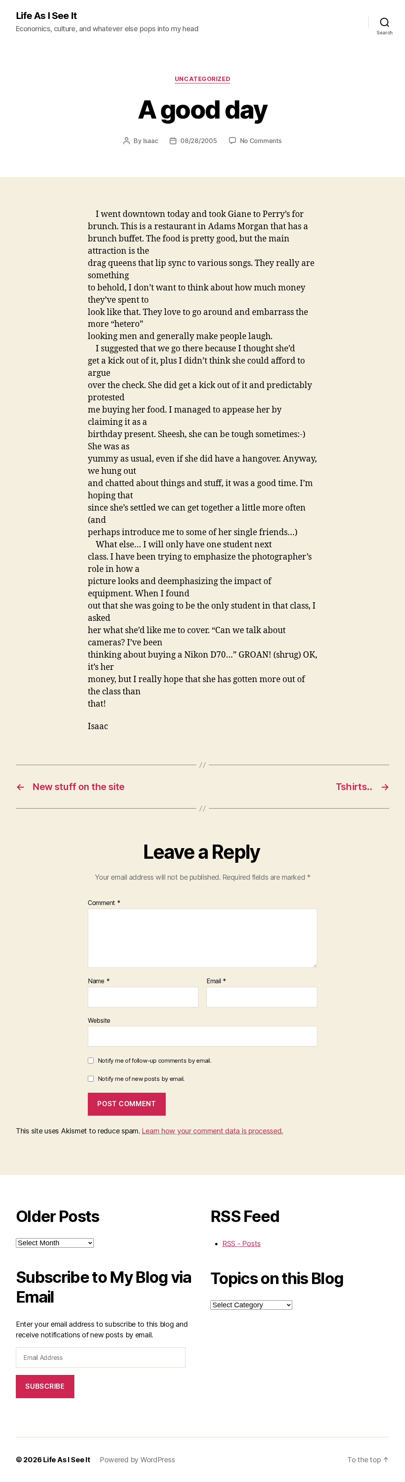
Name (99, 981)
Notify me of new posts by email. (141, 1078)
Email (216, 981)
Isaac (150, 141)
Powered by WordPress (137, 1460)
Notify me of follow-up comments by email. (155, 1060)
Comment (104, 903)
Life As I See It (46, 16)
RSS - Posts (241, 1243)
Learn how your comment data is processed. (212, 1131)
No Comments (261, 141)
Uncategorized (202, 79)
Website (99, 1020)
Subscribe (44, 1386)
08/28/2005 (198, 141)
